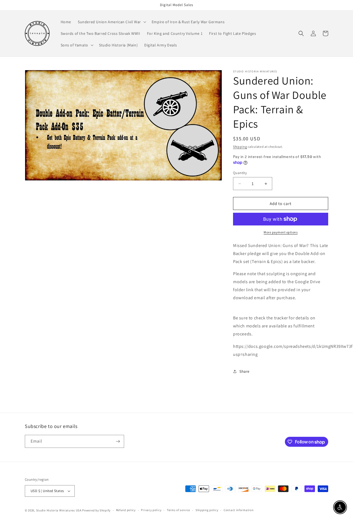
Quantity (240, 172)
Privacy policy (151, 510)
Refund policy (126, 510)
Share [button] (244, 371)
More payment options (281, 232)
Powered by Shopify (96, 510)
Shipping (240, 146)
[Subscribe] (118, 441)
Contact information (238, 510)
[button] (111, 22)
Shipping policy (207, 510)
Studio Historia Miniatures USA (59, 510)
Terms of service (178, 510)
